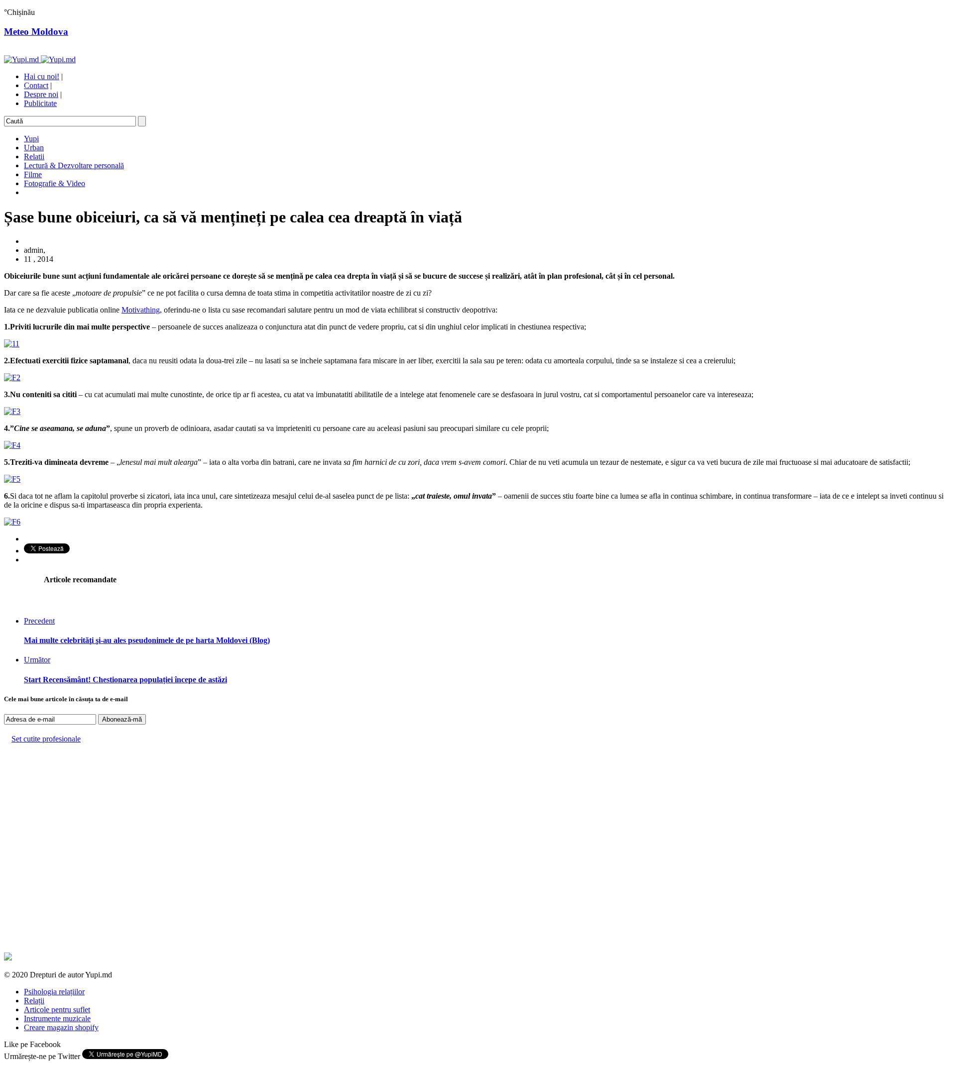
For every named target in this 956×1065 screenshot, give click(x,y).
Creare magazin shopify (61, 1027)
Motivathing (140, 310)
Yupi (31, 138)
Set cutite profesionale (46, 739)
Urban (34, 147)
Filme (33, 174)
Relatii (34, 156)
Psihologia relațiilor (54, 991)
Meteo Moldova (36, 31)
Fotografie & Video (54, 183)
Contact (36, 85)
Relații (34, 1000)
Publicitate (40, 103)
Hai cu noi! (41, 76)
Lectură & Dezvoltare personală (74, 165)
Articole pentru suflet (57, 1009)
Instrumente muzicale (57, 1018)
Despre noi (41, 94)
